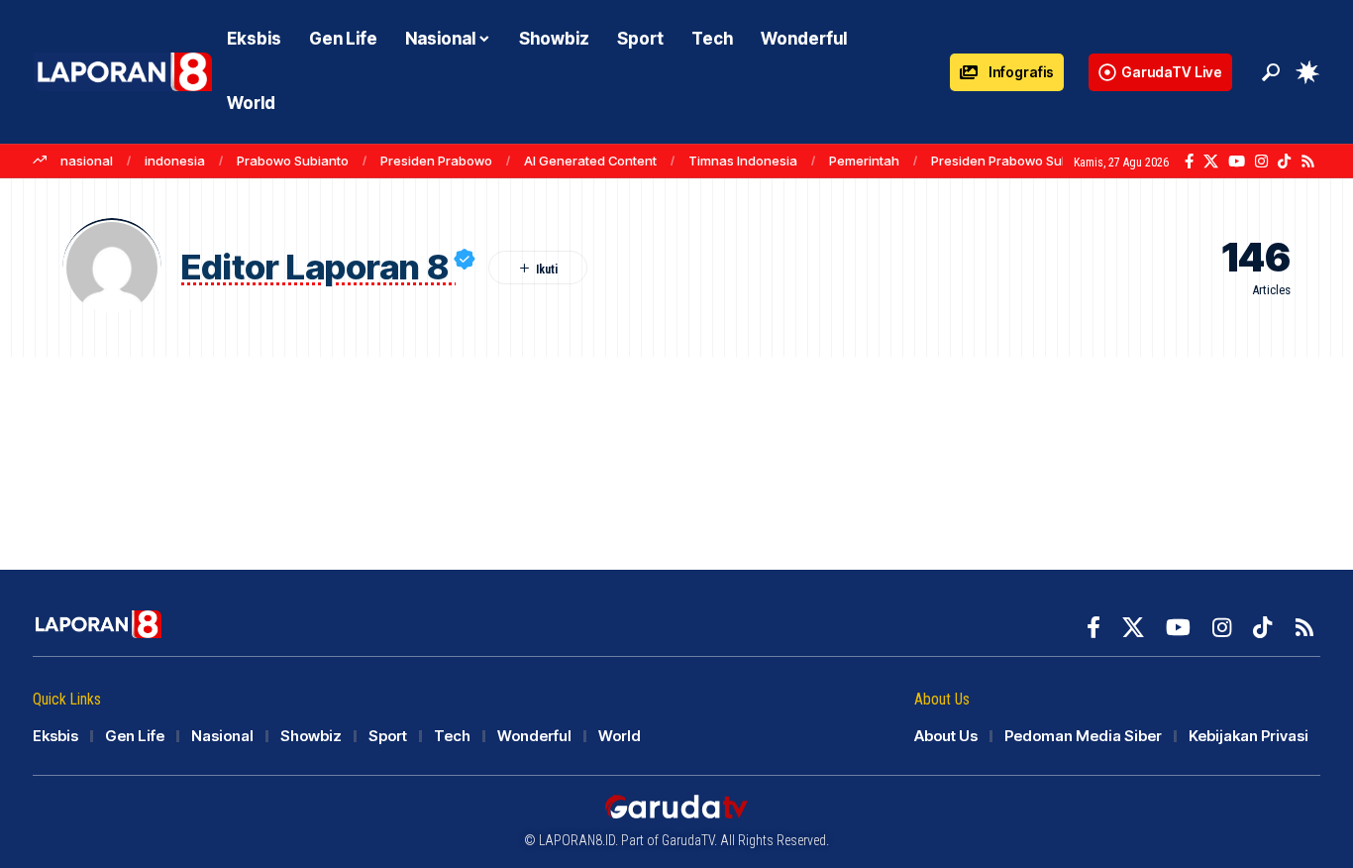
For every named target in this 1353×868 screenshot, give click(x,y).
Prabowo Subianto (293, 160)
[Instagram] (1261, 161)
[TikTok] (1284, 161)
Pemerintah (864, 160)
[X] (1210, 161)
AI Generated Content (590, 160)
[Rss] (1308, 161)
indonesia (175, 160)
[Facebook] (1189, 161)
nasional (86, 160)
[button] (1271, 72)
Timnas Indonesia (742, 160)
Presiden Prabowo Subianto (1015, 160)
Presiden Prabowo (436, 160)
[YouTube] (1236, 161)
